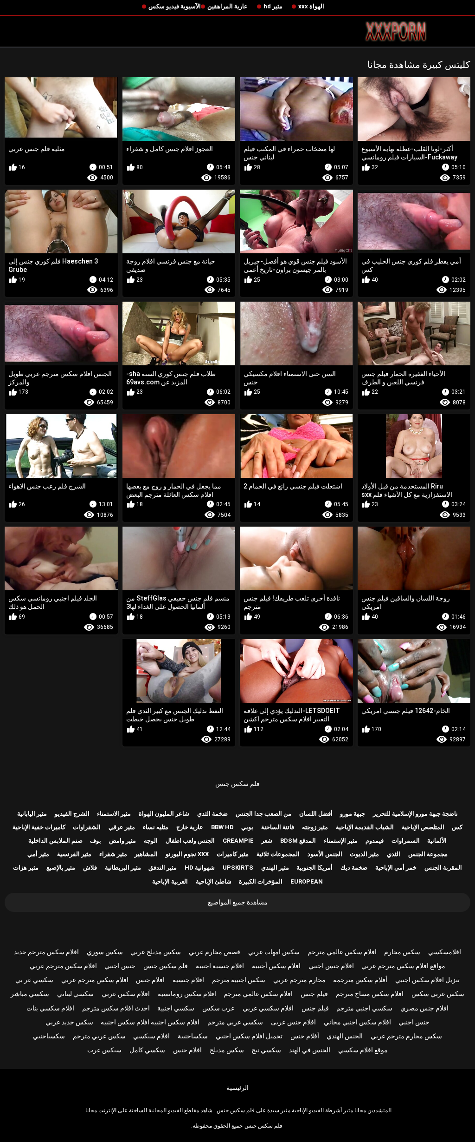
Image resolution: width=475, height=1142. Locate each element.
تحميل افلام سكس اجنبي (249, 1036)
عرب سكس (218, 1008)
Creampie (238, 840)
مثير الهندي (275, 867)
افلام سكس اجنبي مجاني (357, 1022)
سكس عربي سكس (437, 993)
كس (457, 827)
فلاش (90, 867)
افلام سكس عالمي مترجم (342, 952)
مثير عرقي (122, 827)
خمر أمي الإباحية (396, 867)
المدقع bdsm (298, 840)
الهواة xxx (311, 6)
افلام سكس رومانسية (187, 993)
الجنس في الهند (309, 1050)
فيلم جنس (314, 993)
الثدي (393, 854)
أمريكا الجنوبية (314, 867)
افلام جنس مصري (424, 1008)
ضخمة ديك (353, 867)
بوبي (247, 827)
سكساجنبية (193, 1036)
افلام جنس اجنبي (331, 966)
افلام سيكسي (151, 1036)
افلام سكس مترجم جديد (46, 952)
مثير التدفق (162, 867)
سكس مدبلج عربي (155, 952)
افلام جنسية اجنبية (220, 966)
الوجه (151, 840)
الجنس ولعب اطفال (190, 840)
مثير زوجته (315, 827)
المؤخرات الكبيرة (260, 881)
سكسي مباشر (30, 993)
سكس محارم (402, 952)
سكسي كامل (147, 1050)
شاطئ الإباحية (213, 881)
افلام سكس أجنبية (276, 966)
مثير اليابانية (32, 813)
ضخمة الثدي (212, 813)
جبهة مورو (352, 813)
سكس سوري (105, 952)
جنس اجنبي (119, 966)
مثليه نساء (155, 827)
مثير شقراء (113, 854)
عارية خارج (189, 827)
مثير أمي (38, 854)
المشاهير (146, 854)
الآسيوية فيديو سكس (174, 6)
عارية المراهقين (227, 6)
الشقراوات (87, 827)
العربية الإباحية (170, 881)
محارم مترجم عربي (299, 980)
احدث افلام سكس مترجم (116, 1008)
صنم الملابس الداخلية (55, 840)
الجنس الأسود (325, 854)
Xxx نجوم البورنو (187, 854)
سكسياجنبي (49, 1036)
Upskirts (238, 867)
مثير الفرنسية (74, 854)
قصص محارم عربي (214, 952)
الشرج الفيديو (72, 813)
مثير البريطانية (123, 867)
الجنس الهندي (345, 1036)
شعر (266, 840)
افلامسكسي (444, 952)
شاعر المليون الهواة (164, 813)
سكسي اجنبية (175, 1008)
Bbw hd (222, 827)
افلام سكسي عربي (268, 1008)
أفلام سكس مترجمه (360, 980)
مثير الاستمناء (114, 813)
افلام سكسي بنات (50, 1008)
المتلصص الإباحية (423, 827)
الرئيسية (237, 1087)
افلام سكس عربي (126, 993)
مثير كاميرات (233, 854)
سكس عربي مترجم (99, 1036)
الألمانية (437, 840)
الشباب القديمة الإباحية (365, 827)
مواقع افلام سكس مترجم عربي (403, 966)
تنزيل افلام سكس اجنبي (427, 980)
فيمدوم (375, 840)
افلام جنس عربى (293, 1022)
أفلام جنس (304, 1036)
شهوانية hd (200, 867)
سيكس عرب (104, 1050)
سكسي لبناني (75, 993)
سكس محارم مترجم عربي (406, 1036)
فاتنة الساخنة (277, 827)
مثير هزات (26, 867)
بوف (95, 840)
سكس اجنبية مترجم (238, 980)
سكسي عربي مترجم (235, 1022)
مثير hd (272, 6)
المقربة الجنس (443, 867)
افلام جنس (150, 980)
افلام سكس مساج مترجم (370, 993)
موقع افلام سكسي (363, 1050)
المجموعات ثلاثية (278, 854)
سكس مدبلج (227, 1050)
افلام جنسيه (188, 980)
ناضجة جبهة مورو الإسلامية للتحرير (415, 813)
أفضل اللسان (316, 813)
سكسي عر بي (34, 980)
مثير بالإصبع (60, 867)
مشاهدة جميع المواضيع (238, 902)
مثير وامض (122, 840)
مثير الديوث (364, 854)
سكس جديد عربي (69, 1022)
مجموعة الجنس (428, 854)
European (306, 881)
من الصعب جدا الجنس (263, 813)
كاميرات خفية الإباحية (39, 827)
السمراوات (406, 840)
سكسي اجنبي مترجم (364, 1008)
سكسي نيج (266, 1050)
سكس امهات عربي (274, 952)
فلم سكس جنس (237, 783)
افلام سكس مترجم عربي (63, 966)
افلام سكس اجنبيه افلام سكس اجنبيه (150, 1022)
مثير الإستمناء (341, 840)
